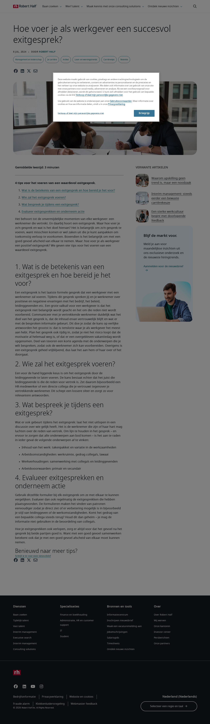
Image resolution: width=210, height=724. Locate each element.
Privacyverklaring (116, 104)
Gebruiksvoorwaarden (121, 101)
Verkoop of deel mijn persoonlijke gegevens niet (99, 95)
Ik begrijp (144, 113)
